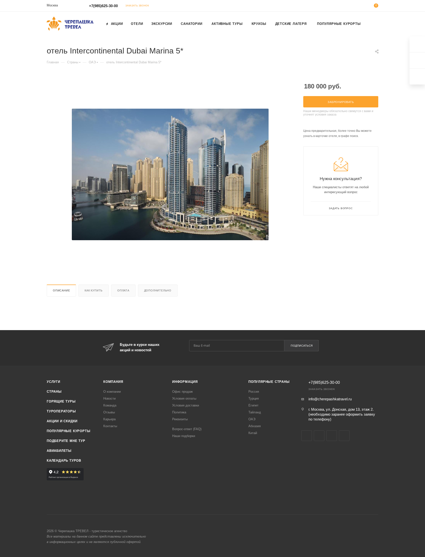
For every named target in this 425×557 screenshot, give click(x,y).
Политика (179, 412)
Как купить (94, 290)
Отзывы (109, 412)
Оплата (123, 290)
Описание (61, 290)
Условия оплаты (184, 398)
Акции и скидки (62, 421)
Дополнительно (157, 290)
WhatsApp (344, 435)
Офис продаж (182, 391)
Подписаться (302, 345)
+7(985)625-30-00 (103, 6)
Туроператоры (61, 411)
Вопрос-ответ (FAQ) (186, 429)
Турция (253, 398)
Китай (252, 433)
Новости (109, 398)
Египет (253, 405)
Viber (331, 435)
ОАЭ (251, 419)
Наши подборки (183, 436)
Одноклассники (319, 435)
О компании (112, 391)
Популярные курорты (68, 431)
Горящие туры (61, 401)
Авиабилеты (59, 451)
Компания (113, 382)
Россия (253, 391)
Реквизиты (180, 419)
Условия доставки (185, 405)
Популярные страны (269, 382)
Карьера (109, 419)
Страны (54, 391)
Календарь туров (64, 460)
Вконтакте (306, 435)
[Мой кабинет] (356, 6)
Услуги (53, 382)
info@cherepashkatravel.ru (330, 399)
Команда (109, 405)
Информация (185, 382)
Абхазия (254, 426)
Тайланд (254, 412)
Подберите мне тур (66, 441)
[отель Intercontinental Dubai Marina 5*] (170, 174)
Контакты (110, 426)
